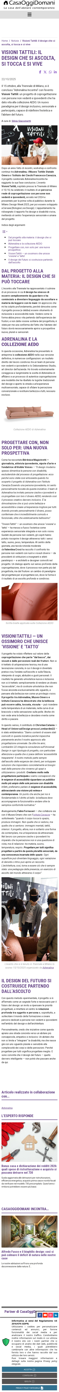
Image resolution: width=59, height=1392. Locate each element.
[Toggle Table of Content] (5, 231)
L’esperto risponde (17, 1116)
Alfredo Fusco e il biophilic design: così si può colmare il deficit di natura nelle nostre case (29, 1255)
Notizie (15, 40)
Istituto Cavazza (41, 814)
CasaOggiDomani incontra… (25, 1209)
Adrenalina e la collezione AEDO (25, 243)
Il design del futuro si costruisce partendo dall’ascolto (30, 261)
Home (5, 40)
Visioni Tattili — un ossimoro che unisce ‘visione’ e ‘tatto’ (29, 255)
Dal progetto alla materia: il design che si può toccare (29, 239)
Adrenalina (48, 967)
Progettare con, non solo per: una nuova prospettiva (29, 248)
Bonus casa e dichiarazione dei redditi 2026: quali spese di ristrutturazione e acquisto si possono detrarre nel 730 (29, 1169)
